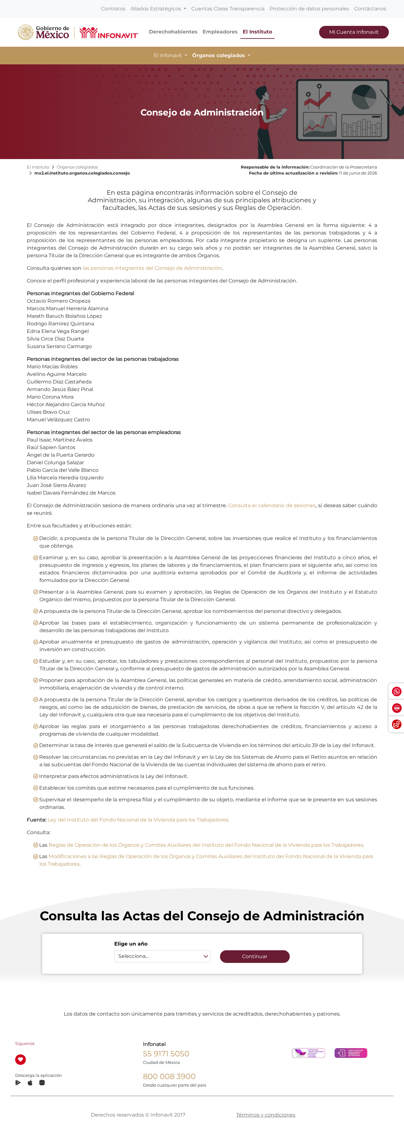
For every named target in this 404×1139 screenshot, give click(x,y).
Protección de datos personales (309, 9)
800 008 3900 (169, 1076)
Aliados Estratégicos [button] (156, 9)
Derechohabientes (173, 32)
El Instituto (257, 32)
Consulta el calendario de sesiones (272, 505)
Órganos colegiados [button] (219, 55)
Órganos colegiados (77, 167)
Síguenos (24, 1043)
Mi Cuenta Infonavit (354, 32)
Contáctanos (370, 9)
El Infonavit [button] (168, 55)
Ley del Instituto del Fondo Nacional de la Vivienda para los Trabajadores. (138, 820)
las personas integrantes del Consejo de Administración (152, 268)
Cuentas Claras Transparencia (227, 9)
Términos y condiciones (265, 1115)
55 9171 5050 (166, 1053)
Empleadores (220, 32)
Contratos (113, 9)
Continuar (254, 956)
